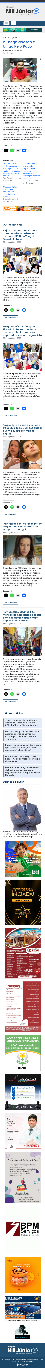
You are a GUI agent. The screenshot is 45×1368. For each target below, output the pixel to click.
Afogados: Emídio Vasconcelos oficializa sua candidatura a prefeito (10, 192)
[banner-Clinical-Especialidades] (23, 1006)
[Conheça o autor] (22, 808)
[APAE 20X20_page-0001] (23, 1052)
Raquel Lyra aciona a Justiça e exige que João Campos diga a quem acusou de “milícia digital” (22, 429)
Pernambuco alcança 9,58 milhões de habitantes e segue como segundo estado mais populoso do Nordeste (22, 616)
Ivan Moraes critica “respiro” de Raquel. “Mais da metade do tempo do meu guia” (22, 526)
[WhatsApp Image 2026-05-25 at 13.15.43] (23, 953)
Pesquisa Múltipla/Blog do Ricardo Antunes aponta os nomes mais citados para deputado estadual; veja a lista (22, 331)
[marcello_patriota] (22, 1331)
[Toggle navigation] (6, 23)
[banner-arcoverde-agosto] (22, 208)
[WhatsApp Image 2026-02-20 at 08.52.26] (23, 902)
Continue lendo (10, 317)
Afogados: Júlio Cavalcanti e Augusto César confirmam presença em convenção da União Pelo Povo (31, 171)
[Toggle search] (13, 23)
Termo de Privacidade (25, 1361)
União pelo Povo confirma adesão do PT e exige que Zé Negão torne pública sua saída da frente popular (11, 170)
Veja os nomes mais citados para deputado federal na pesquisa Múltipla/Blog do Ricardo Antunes (20, 235)
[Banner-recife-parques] (23, 858)
